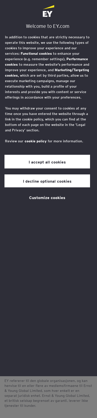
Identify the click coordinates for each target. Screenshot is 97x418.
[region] (48, 188)
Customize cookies (47, 197)
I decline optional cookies (47, 181)
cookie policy (36, 141)
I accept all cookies (47, 161)
